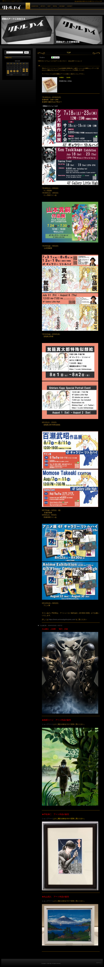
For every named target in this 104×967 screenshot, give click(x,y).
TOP (28, 6)
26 (27, 71)
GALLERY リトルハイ (24, 8)
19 (27, 69)
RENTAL (55, 6)
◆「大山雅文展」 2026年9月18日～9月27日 (50, 625)
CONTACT (69, 6)
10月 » (24, 75)
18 (23, 69)
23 (17, 71)
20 (8, 71)
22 (14, 71)
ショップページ (47, 724)
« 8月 (11, 75)
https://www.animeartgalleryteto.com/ (61, 619)
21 (11, 71)
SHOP (49, 6)
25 (23, 71)
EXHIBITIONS (34, 6)
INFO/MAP (62, 6)
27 (8, 73)
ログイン (98, 962)
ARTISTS (43, 6)
